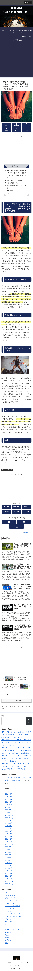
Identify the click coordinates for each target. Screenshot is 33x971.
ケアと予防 (10, 190)
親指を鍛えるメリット (13, 183)
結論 (8, 193)
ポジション (8, 922)
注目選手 (8, 935)
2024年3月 (8, 836)
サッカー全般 (9, 903)
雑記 (6, 943)
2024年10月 (9, 818)
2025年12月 (9, 807)
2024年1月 (8, 842)
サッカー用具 (9, 908)
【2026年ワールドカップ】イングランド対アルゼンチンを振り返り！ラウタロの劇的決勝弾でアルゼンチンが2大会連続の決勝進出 (16, 750)
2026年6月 (8, 794)
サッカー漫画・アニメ (12, 906)
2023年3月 (8, 857)
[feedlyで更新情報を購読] (24, 522)
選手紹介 (8, 940)
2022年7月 (8, 868)
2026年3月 (8, 799)
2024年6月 (8, 828)
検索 (2, 716)
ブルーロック (9, 919)
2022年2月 (8, 876)
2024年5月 (8, 831)
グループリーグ (10, 898)
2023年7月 (8, 849)
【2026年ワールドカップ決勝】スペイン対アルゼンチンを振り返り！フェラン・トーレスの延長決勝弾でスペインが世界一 (16, 734)
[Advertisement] (16, 60)
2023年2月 (8, 860)
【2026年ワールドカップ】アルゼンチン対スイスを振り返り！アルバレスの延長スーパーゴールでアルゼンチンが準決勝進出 (16, 766)
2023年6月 (8, 852)
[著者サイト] (9, 522)
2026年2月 (8, 802)
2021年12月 (9, 881)
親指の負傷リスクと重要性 (14, 180)
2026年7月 (8, 791)
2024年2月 (8, 839)
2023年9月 (8, 847)
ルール (7, 927)
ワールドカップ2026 (12, 929)
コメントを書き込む (16, 700)
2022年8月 (8, 865)
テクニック (8, 911)
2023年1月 (8, 863)
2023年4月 (8, 855)
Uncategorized (10, 895)
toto (6, 892)
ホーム (9, 962)
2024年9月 (8, 820)
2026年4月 (8, 797)
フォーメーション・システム (14, 916)
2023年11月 (9, 844)
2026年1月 (8, 805)
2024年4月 (8, 834)
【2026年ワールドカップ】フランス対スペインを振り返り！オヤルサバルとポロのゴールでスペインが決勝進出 (16, 758)
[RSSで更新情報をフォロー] (16, 526)
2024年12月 (9, 812)
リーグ (7, 924)
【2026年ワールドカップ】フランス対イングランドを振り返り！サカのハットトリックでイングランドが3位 (16, 742)
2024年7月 (8, 826)
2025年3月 (8, 810)
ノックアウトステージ (12, 914)
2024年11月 (9, 815)
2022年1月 (8, 879)
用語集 (7, 937)
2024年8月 (8, 823)
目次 (13, 166)
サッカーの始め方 (7, 469)
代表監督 (8, 932)
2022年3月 (8, 873)
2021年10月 (9, 884)
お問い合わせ (24, 962)
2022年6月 (8, 871)
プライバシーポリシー (16, 965)
